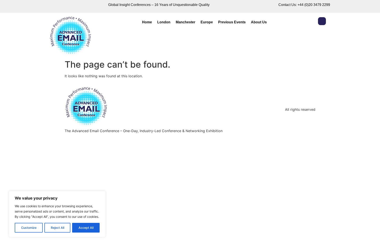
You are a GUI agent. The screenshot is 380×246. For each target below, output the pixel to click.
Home (147, 22)
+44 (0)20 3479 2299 (314, 5)
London (163, 22)
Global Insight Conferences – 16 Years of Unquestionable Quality (159, 5)
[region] (57, 214)
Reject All (57, 227)
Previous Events (232, 22)
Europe (207, 22)
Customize (29, 227)
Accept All (86, 227)
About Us (259, 22)
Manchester (185, 22)
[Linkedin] (322, 21)
